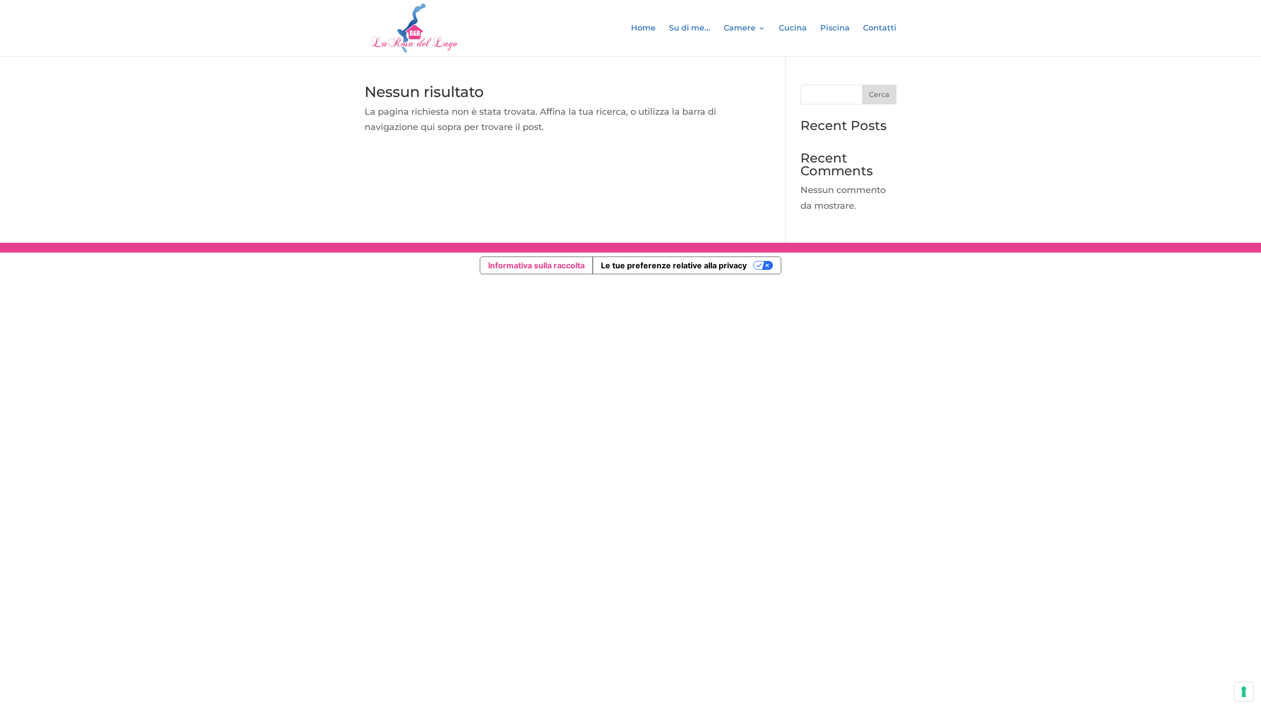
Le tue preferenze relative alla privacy (674, 265)
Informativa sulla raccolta (536, 265)
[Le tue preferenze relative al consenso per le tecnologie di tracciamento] (1243, 691)
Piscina (835, 28)
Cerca (879, 94)
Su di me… (689, 28)
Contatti (879, 28)
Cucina (793, 28)
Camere (740, 28)
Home (643, 28)
